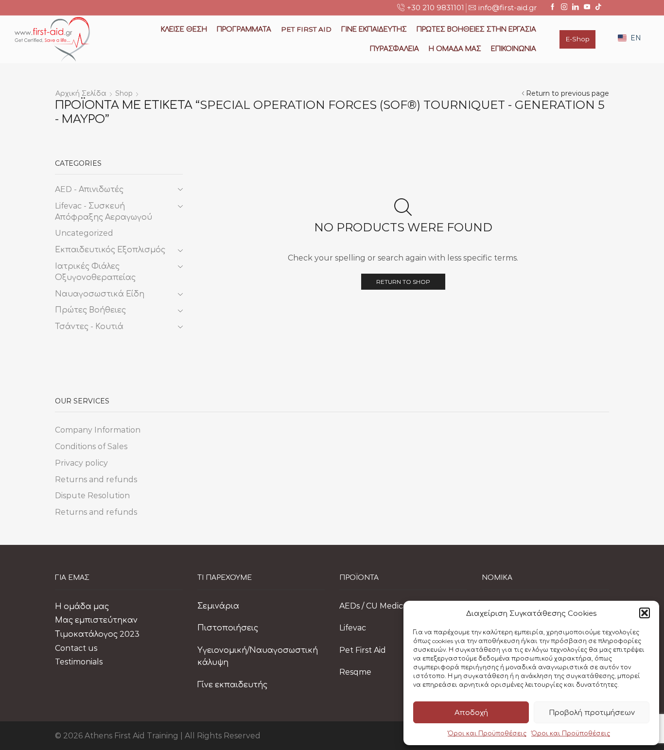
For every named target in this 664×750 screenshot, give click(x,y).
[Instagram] (564, 7)
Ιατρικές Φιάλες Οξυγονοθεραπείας (95, 272)
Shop (124, 93)
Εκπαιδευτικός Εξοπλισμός (110, 249)
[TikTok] (598, 7)
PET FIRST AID (306, 29)
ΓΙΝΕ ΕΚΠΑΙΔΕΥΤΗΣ (374, 29)
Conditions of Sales (91, 446)
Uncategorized (84, 233)
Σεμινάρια (218, 605)
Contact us (76, 648)
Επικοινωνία (513, 48)
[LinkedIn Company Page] (575, 7)
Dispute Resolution (92, 495)
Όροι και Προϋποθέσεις (487, 733)
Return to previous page (567, 93)
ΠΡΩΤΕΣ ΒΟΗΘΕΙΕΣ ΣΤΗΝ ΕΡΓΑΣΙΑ (476, 29)
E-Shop (577, 39)
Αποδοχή (471, 712)
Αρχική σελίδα (80, 93)
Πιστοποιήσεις (227, 627)
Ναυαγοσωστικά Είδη (99, 293)
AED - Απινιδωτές (89, 189)
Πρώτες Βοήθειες (90, 309)
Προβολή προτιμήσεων (592, 712)
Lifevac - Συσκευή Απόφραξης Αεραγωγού (103, 211)
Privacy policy (81, 463)
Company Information (97, 430)
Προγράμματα (244, 29)
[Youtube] (587, 7)
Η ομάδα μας (455, 48)
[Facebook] (552, 7)
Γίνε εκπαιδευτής (232, 684)
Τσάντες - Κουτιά (89, 326)
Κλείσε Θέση (184, 29)
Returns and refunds (96, 479)
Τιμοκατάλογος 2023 (97, 634)
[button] (644, 613)
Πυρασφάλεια (394, 48)
